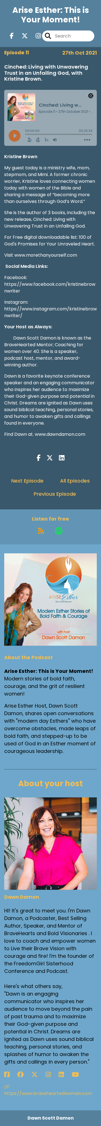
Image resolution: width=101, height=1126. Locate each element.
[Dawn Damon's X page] (37, 1074)
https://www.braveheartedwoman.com (48, 1093)
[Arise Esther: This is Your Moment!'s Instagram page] (35, 36)
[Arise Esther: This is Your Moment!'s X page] (21, 36)
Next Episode (27, 480)
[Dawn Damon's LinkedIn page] (65, 1074)
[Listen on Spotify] (58, 531)
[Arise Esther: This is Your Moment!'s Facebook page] (12, 36)
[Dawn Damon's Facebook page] (10, 1074)
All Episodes (75, 480)
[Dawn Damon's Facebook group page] (23, 1074)
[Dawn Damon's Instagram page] (51, 1074)
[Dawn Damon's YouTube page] (79, 1074)
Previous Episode (55, 493)
